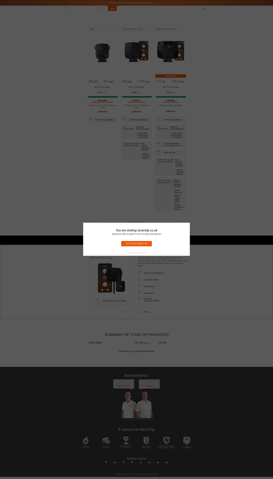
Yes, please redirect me (136, 244)
